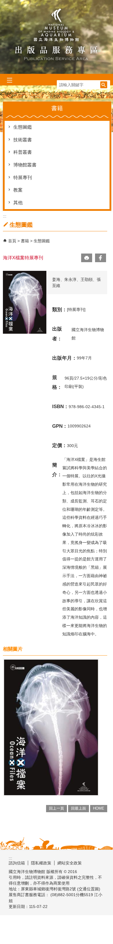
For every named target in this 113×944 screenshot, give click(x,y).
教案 (18, 189)
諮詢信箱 (17, 863)
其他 (18, 202)
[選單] (9, 80)
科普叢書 (22, 152)
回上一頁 (56, 808)
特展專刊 (22, 177)
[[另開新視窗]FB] (100, 258)
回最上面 (78, 808)
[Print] (86, 258)
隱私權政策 (41, 863)
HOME (98, 808)
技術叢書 (22, 139)
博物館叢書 (25, 164)
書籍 (25, 241)
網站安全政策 (69, 863)
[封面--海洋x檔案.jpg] (51, 727)
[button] (103, 84)
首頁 (12, 241)
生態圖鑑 (22, 127)
